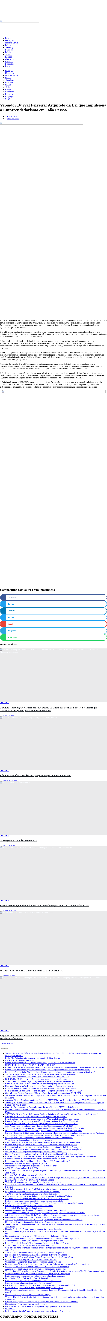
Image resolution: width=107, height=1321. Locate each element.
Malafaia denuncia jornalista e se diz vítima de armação (27, 1295)
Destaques (9, 40)
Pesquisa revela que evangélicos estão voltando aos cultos (29, 1205)
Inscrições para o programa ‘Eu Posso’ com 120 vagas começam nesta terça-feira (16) (40, 1285)
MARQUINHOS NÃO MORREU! (18, 840)
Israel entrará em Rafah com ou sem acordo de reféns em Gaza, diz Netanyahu (37, 1273)
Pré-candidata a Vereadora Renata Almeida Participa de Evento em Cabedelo (36, 1255)
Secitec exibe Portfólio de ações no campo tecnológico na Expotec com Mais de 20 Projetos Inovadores (47, 1070)
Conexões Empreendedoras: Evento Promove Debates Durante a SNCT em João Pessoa (41, 1107)
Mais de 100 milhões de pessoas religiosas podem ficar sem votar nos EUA (36, 1152)
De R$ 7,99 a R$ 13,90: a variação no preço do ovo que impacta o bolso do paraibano (40, 1079)
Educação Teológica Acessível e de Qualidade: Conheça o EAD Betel (34, 1288)
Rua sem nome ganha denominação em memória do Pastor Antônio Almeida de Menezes (41, 1302)
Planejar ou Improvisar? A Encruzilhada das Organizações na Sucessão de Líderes (39, 1086)
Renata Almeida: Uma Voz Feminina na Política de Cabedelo (30, 1180)
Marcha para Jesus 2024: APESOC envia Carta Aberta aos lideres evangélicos (37, 1266)
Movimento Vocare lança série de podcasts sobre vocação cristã (31, 1166)
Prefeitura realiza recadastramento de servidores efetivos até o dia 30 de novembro (39, 1138)
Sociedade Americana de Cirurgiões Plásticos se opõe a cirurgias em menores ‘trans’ (39, 1189)
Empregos (9, 64)
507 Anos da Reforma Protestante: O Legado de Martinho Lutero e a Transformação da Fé (43, 1130)
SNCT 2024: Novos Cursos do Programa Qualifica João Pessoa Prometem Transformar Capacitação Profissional (51, 1114)
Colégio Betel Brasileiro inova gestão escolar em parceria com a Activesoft (36, 1116)
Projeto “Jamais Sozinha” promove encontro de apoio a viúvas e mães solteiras (37, 1311)
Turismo (8, 54)
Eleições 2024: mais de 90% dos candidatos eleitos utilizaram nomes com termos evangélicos (43, 1149)
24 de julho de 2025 (7, 1043)
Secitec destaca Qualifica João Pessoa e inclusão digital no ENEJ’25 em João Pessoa (44, 905)
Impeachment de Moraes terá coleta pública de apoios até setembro (32, 1191)
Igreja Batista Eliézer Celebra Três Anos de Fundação (27, 1278)
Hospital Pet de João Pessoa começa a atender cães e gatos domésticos (34, 1229)
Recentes (9, 61)
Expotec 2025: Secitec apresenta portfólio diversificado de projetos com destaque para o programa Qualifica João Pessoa (54, 1067)
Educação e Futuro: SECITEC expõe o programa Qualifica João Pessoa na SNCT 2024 (41, 1123)
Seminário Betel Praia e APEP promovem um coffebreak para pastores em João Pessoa (40, 1084)
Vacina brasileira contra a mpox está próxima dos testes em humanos (33, 1182)
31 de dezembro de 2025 (9, 780)
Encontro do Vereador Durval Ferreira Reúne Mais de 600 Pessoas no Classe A (37, 1161)
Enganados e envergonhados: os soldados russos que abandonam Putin (34, 1201)
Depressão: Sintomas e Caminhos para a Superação (26, 1163)
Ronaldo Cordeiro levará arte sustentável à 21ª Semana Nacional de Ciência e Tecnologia (42, 1121)
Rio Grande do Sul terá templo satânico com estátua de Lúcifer (31, 1194)
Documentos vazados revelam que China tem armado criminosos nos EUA (36, 1236)
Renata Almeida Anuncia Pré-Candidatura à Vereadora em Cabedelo (33, 1280)
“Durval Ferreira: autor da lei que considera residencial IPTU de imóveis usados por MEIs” (42, 1238)
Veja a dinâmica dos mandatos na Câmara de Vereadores (28, 1140)
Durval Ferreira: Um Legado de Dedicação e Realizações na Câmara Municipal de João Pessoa (44, 1154)
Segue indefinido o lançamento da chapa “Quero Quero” (28, 1283)
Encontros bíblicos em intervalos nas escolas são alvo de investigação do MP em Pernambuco (43, 1147)
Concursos (9, 59)
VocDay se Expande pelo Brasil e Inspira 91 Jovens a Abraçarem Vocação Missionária (40, 1074)
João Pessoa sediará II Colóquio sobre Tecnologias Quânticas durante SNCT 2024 (39, 1126)
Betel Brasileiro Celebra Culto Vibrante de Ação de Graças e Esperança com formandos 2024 (43, 1091)
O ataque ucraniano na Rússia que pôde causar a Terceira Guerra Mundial (35, 1210)
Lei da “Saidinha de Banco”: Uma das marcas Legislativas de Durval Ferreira (37, 1243)
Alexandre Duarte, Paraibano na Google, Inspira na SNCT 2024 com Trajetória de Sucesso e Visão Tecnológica (51, 1100)
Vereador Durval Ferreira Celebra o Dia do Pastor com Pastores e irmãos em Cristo (39, 1257)
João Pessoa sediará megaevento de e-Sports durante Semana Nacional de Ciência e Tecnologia (44, 1128)
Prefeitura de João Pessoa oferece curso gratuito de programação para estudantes (38, 1306)
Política (8, 45)
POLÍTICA (10, 1309)
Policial (8, 52)
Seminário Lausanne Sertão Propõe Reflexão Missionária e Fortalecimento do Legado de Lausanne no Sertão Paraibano (54, 1133)
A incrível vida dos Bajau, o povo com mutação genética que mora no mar (35, 1269)
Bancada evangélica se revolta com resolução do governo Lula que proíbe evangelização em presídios (47, 1264)
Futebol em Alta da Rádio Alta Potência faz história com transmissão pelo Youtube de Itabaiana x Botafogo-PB (50, 1072)
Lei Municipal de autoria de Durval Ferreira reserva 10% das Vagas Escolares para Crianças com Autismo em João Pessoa (55, 1177)
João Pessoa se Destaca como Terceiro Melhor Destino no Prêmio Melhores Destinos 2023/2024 (45, 1135)
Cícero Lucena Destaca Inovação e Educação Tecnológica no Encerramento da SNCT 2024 (43, 1093)
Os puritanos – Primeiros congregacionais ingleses (25, 1304)
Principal (9, 38)
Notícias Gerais (11, 43)
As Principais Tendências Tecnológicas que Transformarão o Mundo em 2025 (37, 1077)
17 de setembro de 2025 (8, 845)
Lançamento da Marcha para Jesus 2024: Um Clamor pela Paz (31, 1259)
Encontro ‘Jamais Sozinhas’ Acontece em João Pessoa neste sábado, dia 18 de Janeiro (40, 1088)
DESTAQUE (4, 703)
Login (7, 66)
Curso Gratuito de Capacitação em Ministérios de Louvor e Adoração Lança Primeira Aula (42, 1142)
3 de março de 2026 (7, 715)
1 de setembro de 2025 (8, 910)
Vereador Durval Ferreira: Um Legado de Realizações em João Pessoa (34, 1241)
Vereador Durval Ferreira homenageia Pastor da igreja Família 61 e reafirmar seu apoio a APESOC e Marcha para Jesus (54, 1271)
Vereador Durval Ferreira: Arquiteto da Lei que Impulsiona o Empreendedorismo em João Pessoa (45, 1213)
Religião (8, 57)
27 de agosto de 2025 (8, 975)
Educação (9, 50)
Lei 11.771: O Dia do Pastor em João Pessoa (23, 1208)
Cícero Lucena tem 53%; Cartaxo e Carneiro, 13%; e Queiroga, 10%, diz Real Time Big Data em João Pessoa (50, 1156)
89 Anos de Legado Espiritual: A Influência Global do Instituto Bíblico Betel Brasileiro (41, 1145)
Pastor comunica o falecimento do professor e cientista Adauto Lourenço (35, 1276)
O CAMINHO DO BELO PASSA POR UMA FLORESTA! (31, 970)
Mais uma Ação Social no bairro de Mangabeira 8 (25, 1175)
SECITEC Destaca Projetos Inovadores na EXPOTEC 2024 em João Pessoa (37, 1198)
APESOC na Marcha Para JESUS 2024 (21, 1168)
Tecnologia (9, 47)
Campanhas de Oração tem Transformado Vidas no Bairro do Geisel (33, 1262)
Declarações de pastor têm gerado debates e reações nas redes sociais (33, 1222)
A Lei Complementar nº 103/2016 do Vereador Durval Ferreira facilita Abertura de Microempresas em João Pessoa (52, 1215)
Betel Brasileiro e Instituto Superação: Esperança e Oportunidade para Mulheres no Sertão (42, 1119)
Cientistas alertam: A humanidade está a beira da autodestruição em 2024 (35, 1159)
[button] (53, 597)
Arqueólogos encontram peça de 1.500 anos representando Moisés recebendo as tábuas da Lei (43, 1220)
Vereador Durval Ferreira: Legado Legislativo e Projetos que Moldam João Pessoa (39, 1081)
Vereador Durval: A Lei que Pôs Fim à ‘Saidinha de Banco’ (29, 1245)
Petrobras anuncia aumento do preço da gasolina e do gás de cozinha (33, 1217)
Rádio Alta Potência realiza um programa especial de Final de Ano (35, 775)
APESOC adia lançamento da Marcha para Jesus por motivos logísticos (34, 1252)
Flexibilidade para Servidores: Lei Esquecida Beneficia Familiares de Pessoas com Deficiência (44, 1203)
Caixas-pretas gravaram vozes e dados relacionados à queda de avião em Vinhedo (38, 1196)
